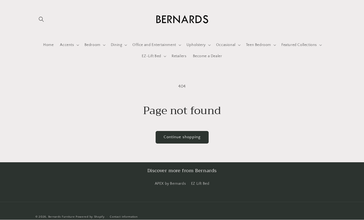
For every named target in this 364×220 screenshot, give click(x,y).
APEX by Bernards (170, 184)
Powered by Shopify (90, 216)
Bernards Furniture (61, 216)
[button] (41, 19)
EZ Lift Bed (200, 184)
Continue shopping (182, 137)
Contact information (123, 216)
